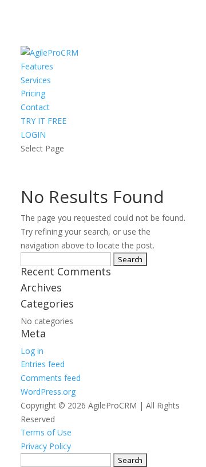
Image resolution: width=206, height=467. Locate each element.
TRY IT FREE (43, 120)
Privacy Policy (46, 446)
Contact (35, 107)
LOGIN (33, 134)
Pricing (33, 93)
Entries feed (43, 364)
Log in (32, 350)
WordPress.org (48, 391)
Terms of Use (46, 432)
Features (37, 66)
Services (36, 80)
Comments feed (51, 377)
